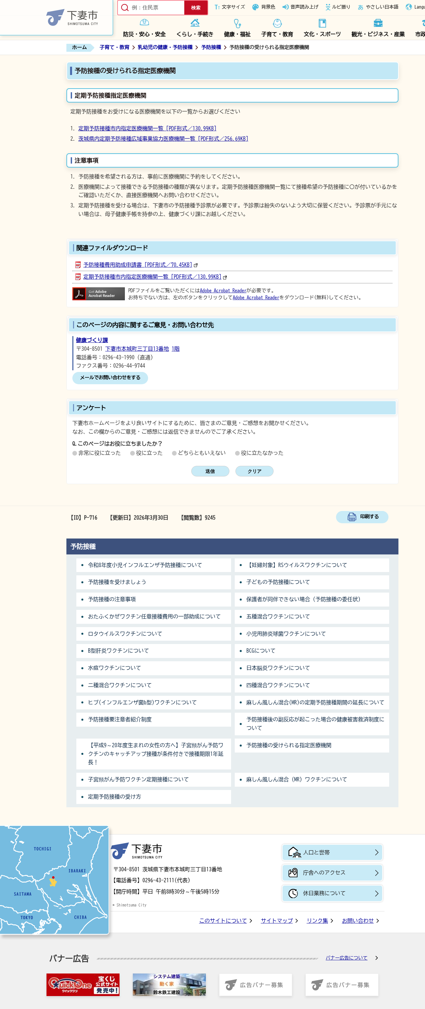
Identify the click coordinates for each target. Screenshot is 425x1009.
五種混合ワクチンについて (278, 616)
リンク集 (317, 920)
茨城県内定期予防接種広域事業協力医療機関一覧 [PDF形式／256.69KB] (163, 138)
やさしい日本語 (382, 7)
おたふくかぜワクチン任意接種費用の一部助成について (154, 616)
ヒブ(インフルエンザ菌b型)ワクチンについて (142, 702)
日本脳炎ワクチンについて (278, 668)
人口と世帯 (316, 852)
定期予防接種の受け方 (114, 796)
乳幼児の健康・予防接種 (165, 47)
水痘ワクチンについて (114, 668)
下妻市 (136, 850)
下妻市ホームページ (56, 18)
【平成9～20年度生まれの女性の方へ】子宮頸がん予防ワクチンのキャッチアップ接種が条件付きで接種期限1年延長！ (155, 754)
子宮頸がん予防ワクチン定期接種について (138, 779)
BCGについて (261, 650)
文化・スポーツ (322, 34)
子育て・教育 (277, 34)
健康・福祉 (237, 34)
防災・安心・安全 (144, 34)
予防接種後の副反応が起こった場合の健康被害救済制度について (315, 724)
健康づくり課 (92, 340)
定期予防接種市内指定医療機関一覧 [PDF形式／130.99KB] (147, 128)
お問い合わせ (358, 920)
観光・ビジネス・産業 (378, 34)
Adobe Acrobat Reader (223, 290)
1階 (176, 348)
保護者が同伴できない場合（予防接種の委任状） (304, 599)
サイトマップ (277, 920)
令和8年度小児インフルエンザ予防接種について (145, 565)
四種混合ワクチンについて (278, 685)
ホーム (79, 47)
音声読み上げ (304, 7)
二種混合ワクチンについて (120, 685)
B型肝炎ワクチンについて (118, 650)
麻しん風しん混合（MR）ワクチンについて (296, 779)
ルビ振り (341, 7)
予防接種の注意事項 (112, 599)
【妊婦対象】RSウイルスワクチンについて (296, 565)
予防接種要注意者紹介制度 (120, 719)
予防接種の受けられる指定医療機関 (288, 745)
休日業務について (324, 893)
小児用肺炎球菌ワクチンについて (286, 633)
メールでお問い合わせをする (110, 377)
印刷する (369, 516)
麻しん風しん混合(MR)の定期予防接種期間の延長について (315, 702)
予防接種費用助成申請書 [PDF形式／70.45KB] (137, 264)
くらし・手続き (194, 34)
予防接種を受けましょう (117, 582)
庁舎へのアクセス (324, 872)
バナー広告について (347, 958)
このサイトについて (223, 920)
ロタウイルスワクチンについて (125, 633)
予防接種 (211, 47)
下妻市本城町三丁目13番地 (137, 348)
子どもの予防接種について (278, 582)
